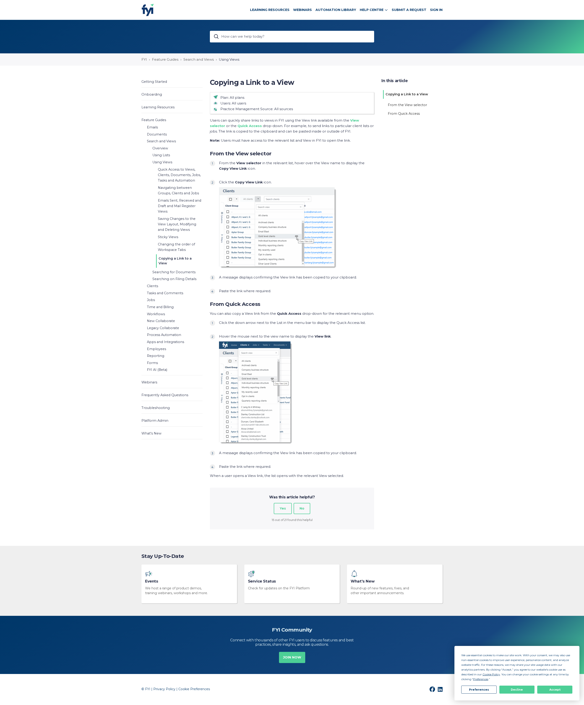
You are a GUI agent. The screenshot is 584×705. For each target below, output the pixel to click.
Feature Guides (165, 59)
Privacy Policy (164, 689)
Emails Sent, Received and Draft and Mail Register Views (179, 205)
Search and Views (198, 59)
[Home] (147, 10)
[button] (172, 81)
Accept (555, 689)
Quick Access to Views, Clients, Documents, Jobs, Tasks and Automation (179, 174)
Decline (517, 689)
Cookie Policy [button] (491, 674)
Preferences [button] (480, 679)
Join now (292, 657)
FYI (144, 59)
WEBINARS (302, 10)
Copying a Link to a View (175, 260)
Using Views (229, 59)
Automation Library (335, 10)
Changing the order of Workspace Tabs (176, 247)
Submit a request (409, 10)
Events (151, 581)
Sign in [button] (436, 10)
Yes (283, 508)
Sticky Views (168, 237)
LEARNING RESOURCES (269, 10)
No (302, 508)
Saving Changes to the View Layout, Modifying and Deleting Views (177, 224)
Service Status (262, 581)
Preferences (479, 689)
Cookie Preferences (194, 689)
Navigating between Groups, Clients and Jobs (178, 190)
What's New (362, 581)
